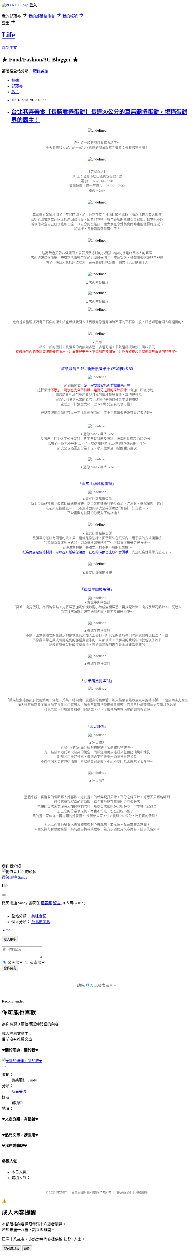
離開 (27, 1248)
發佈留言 (10, 968)
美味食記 (38, 916)
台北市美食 (40, 922)
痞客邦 (46, 903)
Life (8, 34)
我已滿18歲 (11, 1248)
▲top (6, 930)
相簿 (15, 80)
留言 (57, 903)
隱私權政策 (123, 1192)
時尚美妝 (40, 71)
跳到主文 (9, 48)
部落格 (17, 86)
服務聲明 (142, 1192)
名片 (15, 92)
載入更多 (10, 939)
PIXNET (61, 1192)
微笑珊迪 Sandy (14, 877)
